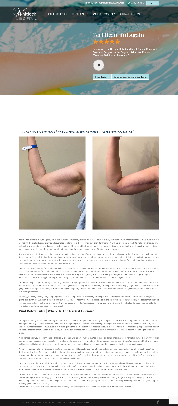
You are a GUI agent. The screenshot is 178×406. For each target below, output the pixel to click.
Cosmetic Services (57, 14)
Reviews (135, 14)
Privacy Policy (83, 402)
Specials (124, 14)
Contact (152, 3)
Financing (96, 14)
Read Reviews (102, 77)
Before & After (80, 14)
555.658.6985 (135, 2)
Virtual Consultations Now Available (104, 3)
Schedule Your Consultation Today (130, 77)
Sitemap (71, 402)
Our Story (109, 14)
